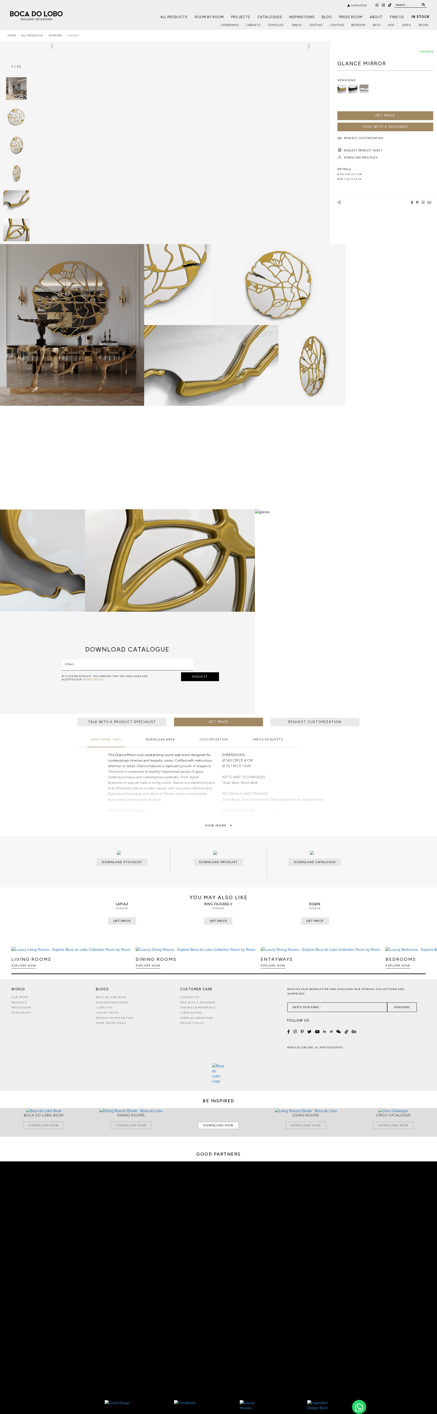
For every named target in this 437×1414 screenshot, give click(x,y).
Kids (391, 25)
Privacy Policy (192, 1023)
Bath (376, 25)
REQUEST (200, 676)
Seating (315, 25)
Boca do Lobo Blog (111, 997)
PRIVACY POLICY (92, 679)
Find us (397, 17)
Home (12, 35)
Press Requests (268, 739)
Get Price (385, 115)
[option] (16, 117)
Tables (296, 25)
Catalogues (269, 17)
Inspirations (302, 17)
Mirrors (55, 35)
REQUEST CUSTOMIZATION (314, 722)
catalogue (358, 5)
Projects (240, 17)
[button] (421, 962)
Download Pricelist (218, 862)
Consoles (276, 25)
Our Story (20, 997)
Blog (327, 17)
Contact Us (189, 997)
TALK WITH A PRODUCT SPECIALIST (122, 722)
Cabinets (253, 25)
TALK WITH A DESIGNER (385, 127)
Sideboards (230, 25)
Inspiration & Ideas (112, 1002)
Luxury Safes (107, 1012)
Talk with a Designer (197, 1002)
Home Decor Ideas (111, 1023)
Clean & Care (191, 1012)
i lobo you (104, 1007)
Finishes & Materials (197, 1007)
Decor (423, 25)
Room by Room (209, 17)
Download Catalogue (315, 862)
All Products (173, 17)
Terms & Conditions (196, 1018)
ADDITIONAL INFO (106, 739)
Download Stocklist (122, 862)
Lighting (337, 25)
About (376, 17)
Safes (406, 25)
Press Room (350, 17)
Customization (214, 739)
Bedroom (358, 25)
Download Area (160, 739)
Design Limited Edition (115, 1018)
